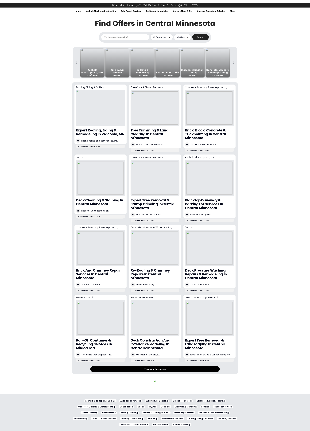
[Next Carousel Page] (233, 62)
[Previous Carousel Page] (76, 62)
